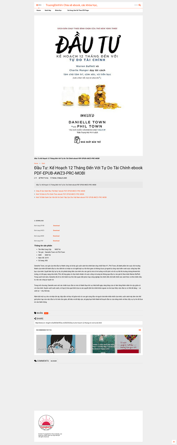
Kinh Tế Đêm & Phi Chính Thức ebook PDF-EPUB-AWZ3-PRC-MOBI (60, 194)
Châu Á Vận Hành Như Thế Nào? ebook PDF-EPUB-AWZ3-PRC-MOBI (60, 191)
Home (38, 10)
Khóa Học (58, 10)
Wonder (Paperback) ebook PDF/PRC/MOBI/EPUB (57, 349)
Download (56, 225)
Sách (43, 163)
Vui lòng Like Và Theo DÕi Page (78, 10)
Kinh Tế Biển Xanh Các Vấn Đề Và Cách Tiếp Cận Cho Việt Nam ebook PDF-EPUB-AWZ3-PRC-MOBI (71, 197)
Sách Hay (48, 10)
